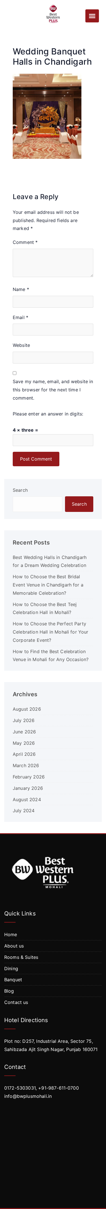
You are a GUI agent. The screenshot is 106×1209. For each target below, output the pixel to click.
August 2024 (27, 799)
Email (20, 317)
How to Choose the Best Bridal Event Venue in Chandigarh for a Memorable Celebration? (48, 585)
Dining (11, 968)
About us (14, 946)
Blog (9, 991)
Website (21, 345)
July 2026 (23, 720)
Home (10, 934)
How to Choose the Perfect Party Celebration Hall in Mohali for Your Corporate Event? (50, 632)
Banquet (13, 979)
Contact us (16, 1002)
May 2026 (24, 743)
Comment (25, 242)
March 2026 (26, 765)
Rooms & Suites (21, 957)
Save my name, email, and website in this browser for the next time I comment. (53, 390)
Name (21, 289)
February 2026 (29, 777)
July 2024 (23, 810)
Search (20, 490)
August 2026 (27, 709)
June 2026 (24, 732)
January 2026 (28, 788)
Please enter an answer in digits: (48, 414)
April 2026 (24, 754)
